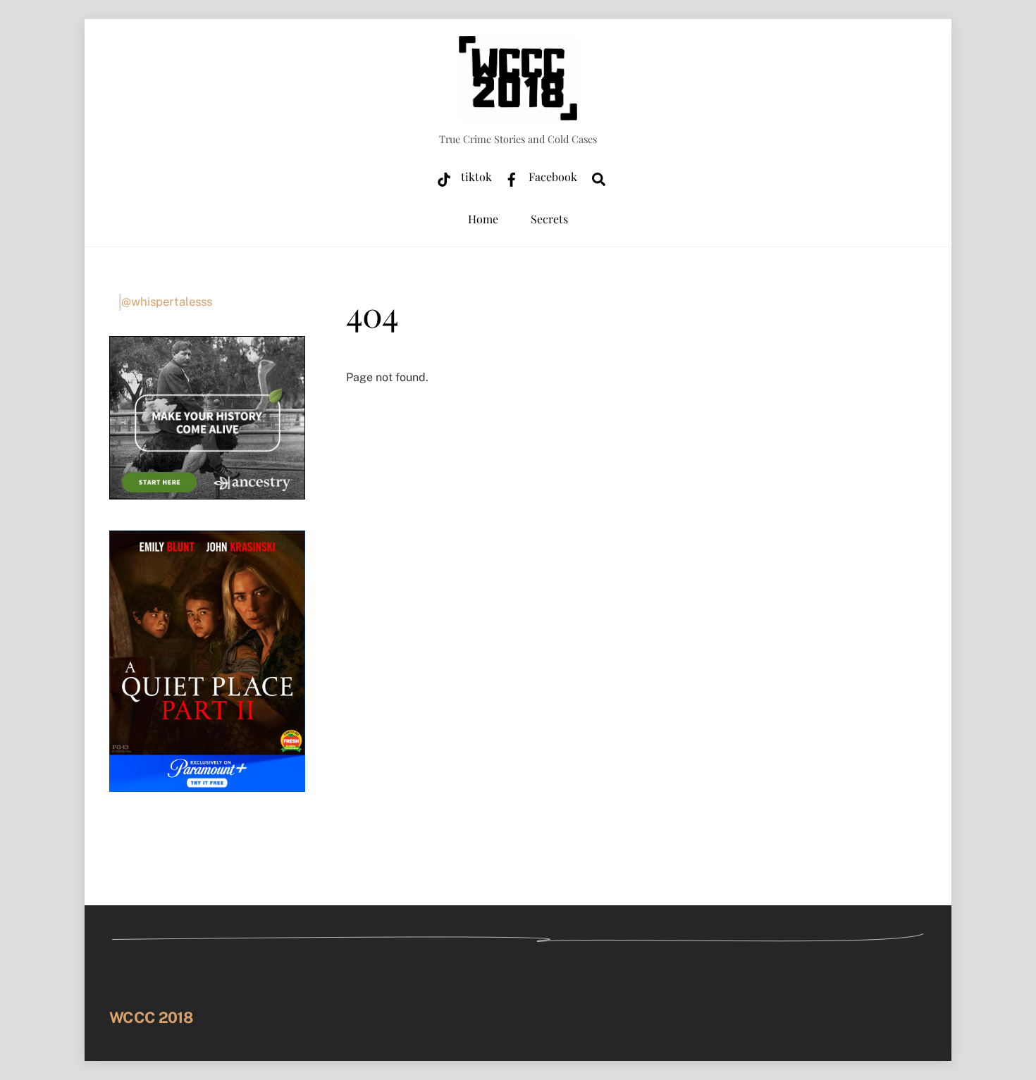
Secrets (549, 218)
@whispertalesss (166, 301)
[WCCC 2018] (518, 112)
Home (483, 218)
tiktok (475, 176)
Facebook (551, 176)
